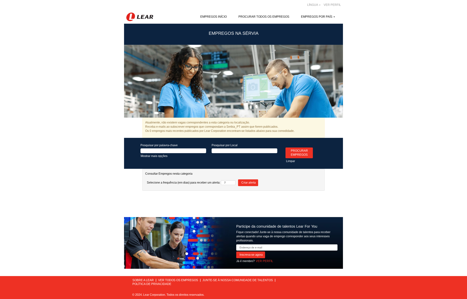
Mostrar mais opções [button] (154, 156)
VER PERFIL (332, 4)
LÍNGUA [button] (313, 4)
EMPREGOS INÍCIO (213, 16)
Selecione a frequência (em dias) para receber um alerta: (183, 182)
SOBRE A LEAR (143, 280)
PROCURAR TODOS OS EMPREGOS (263, 16)
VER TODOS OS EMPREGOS (178, 280)
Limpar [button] (290, 161)
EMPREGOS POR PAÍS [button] (317, 16)
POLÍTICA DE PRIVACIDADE (151, 284)
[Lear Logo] (140, 17)
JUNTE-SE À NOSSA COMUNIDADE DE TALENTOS (237, 280)
